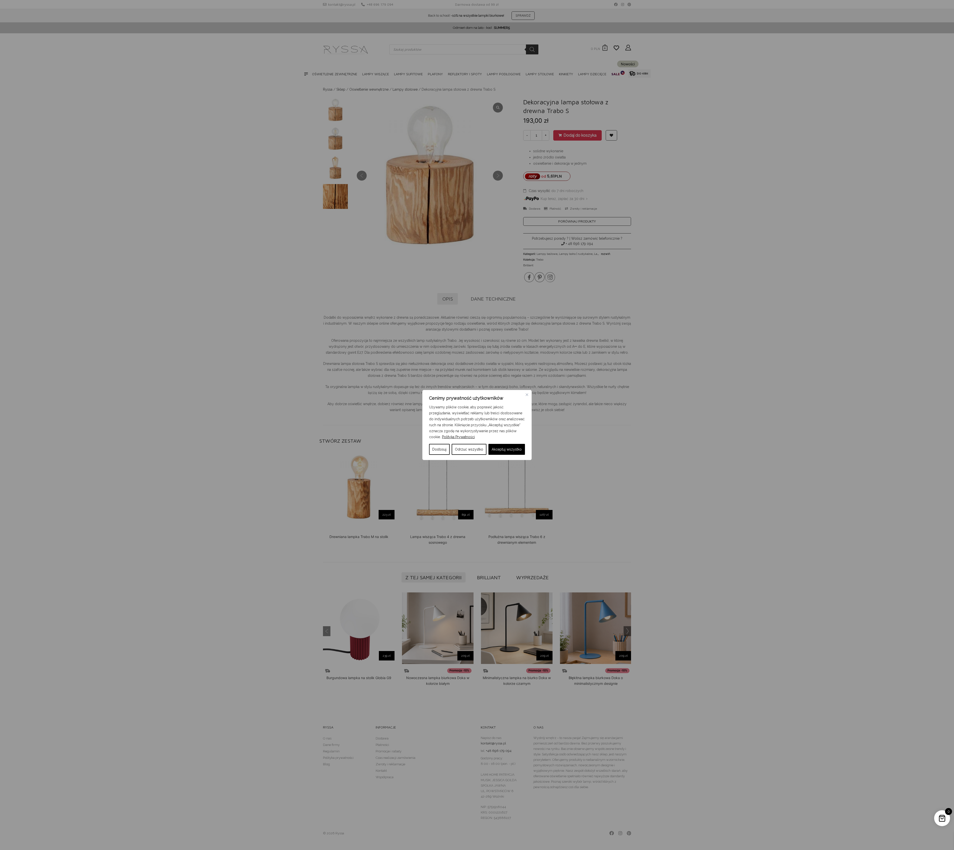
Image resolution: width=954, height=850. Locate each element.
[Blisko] (527, 394)
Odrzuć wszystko (469, 449)
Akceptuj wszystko (507, 449)
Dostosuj (439, 449)
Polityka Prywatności (458, 437)
